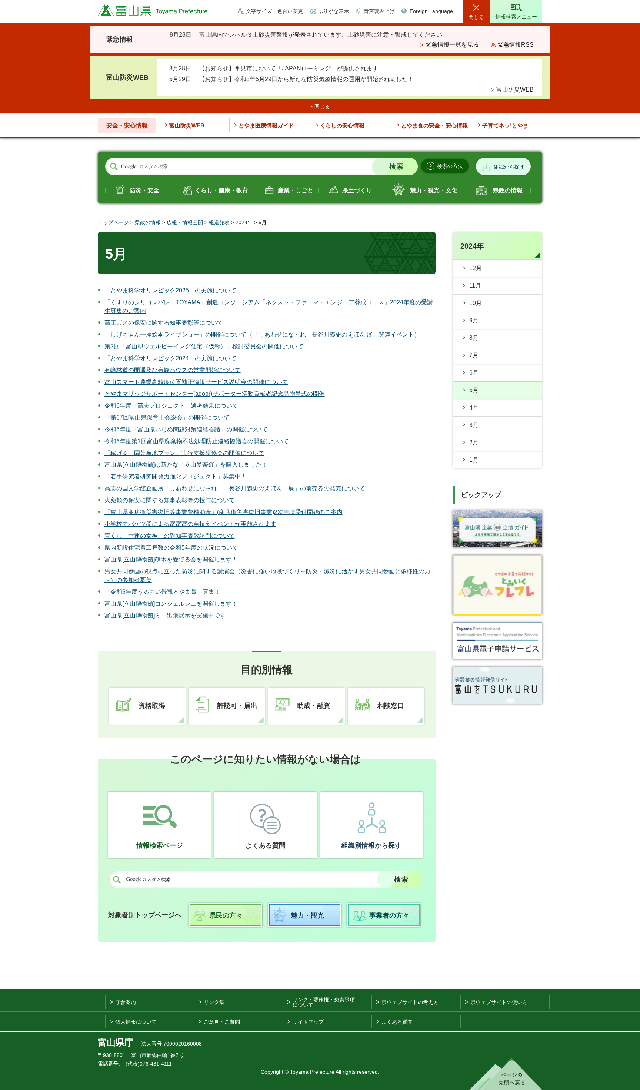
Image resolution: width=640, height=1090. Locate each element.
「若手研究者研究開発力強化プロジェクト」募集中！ (175, 476)
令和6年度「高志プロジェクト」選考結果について (171, 405)
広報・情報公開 (185, 222)
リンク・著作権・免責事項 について (324, 1002)
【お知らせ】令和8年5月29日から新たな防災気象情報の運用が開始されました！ (306, 79)
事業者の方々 (389, 915)
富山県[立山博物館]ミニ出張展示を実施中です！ (168, 615)
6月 (474, 373)
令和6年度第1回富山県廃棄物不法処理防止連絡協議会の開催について (196, 441)
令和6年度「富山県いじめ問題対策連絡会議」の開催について (186, 429)
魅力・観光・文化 (433, 190)
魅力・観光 (307, 915)
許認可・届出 (237, 705)
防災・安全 (144, 190)
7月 (474, 355)
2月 (474, 442)
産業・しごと (295, 190)
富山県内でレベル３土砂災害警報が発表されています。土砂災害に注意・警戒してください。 (323, 35)
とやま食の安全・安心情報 (434, 125)
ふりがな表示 (333, 11)
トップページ (113, 222)
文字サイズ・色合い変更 (274, 11)
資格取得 (152, 705)
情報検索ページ (159, 845)
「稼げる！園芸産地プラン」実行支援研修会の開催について (184, 453)
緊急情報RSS (515, 45)
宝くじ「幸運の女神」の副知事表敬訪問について (169, 536)
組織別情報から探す (371, 845)
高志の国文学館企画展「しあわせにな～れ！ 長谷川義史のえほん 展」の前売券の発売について (234, 488)
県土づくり (357, 190)
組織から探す (509, 167)
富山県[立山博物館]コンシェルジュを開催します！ (171, 603)
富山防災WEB (515, 89)
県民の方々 (226, 915)
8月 (474, 338)
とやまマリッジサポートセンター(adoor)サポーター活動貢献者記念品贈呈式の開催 (214, 394)
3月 (474, 425)
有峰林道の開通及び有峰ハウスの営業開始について (172, 370)
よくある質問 (266, 845)
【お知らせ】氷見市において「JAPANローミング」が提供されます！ (291, 68)
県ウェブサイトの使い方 (498, 1002)
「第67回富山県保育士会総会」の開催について (167, 417)
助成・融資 (313, 705)
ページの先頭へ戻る (505, 1074)
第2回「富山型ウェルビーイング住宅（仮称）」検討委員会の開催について (203, 346)
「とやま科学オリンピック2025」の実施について (170, 290)
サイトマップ (308, 1022)
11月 (475, 285)
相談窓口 (390, 705)
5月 (474, 390)
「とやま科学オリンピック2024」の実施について (170, 358)
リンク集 (214, 1002)
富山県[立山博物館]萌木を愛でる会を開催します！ (171, 559)
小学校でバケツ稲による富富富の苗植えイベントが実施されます (190, 524)
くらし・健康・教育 (221, 190)
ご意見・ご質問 (222, 1022)
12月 (475, 268)
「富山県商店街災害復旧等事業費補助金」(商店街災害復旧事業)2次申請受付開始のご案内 (223, 512)
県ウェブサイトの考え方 (410, 1002)
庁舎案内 (125, 1002)
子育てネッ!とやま (505, 125)
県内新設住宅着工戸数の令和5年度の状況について (171, 547)
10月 (475, 303)
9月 (474, 320)
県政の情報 (508, 190)
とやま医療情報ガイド (266, 125)
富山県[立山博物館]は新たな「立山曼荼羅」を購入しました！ (185, 464)
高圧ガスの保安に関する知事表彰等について (163, 322)
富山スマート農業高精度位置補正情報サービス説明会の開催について (196, 382)
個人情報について (136, 1022)
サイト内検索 (113, 166)
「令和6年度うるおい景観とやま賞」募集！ (162, 592)
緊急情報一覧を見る (452, 45)
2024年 (244, 222)
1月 (474, 460)
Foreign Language (431, 11)
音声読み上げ (379, 11)
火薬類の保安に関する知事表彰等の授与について (169, 500)
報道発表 (219, 222)
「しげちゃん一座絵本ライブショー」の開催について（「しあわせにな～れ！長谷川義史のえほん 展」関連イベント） (262, 334)
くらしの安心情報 (342, 125)
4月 (474, 407)
